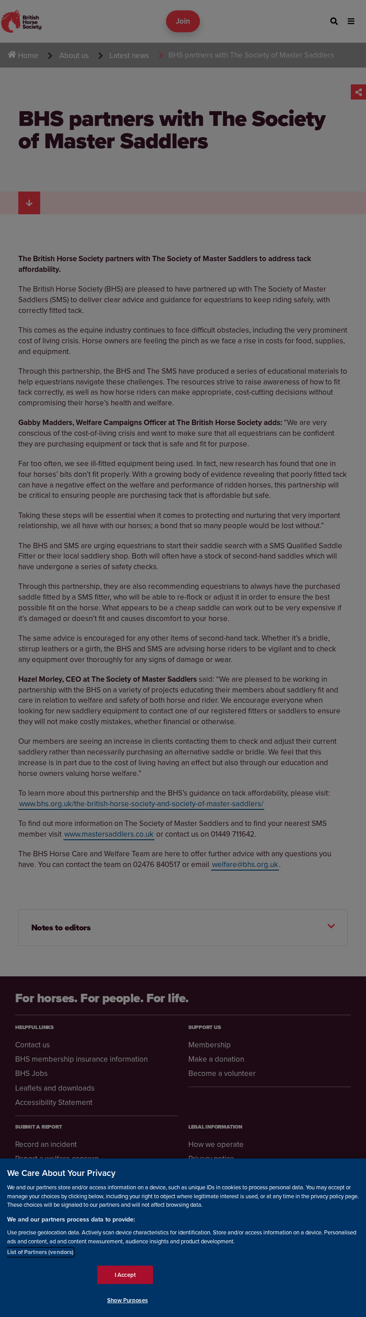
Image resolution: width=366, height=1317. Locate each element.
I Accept (125, 1275)
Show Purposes (127, 1300)
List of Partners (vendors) (40, 1252)
